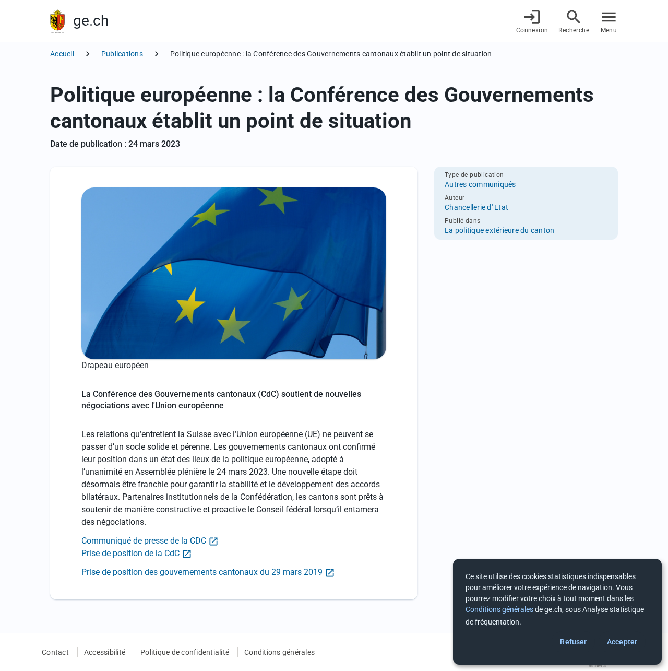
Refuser (573, 642)
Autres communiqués (480, 184)
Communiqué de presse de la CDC (143, 541)
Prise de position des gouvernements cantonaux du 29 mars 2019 (202, 572)
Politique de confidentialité (184, 652)
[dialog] (557, 612)
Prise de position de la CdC (130, 553)
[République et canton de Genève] (57, 21)
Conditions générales (279, 652)
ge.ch (91, 20)
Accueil (62, 54)
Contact (55, 652)
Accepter (622, 642)
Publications (122, 54)
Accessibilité (104, 652)
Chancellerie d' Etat (476, 207)
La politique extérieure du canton (499, 230)
